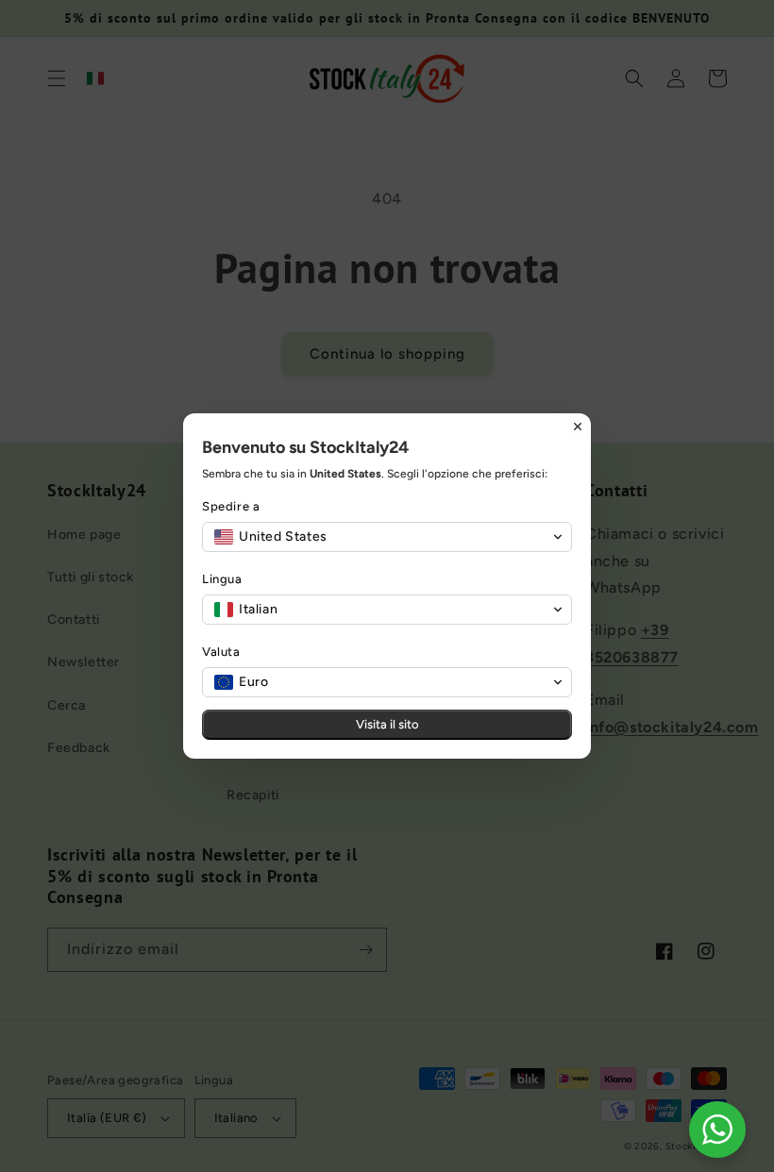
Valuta (221, 652)
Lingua (222, 579)
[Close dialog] (577, 426)
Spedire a (231, 506)
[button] (387, 537)
